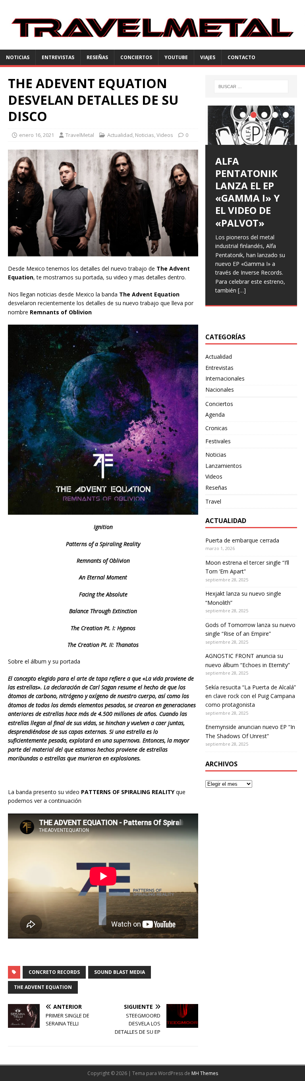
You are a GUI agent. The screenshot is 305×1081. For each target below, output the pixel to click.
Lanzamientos (223, 465)
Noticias (17, 57)
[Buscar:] (251, 86)
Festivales (218, 441)
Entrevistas (58, 57)
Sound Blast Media (119, 972)
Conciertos (136, 57)
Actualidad (120, 134)
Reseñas (97, 57)
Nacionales (219, 389)
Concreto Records (54, 972)
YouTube (176, 57)
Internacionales (225, 378)
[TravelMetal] (152, 45)
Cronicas (216, 428)
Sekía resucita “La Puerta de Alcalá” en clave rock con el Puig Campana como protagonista (250, 696)
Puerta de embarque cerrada (242, 540)
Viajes (207, 57)
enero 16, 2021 (36, 134)
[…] (242, 290)
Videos (164, 134)
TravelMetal (80, 134)
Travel (213, 501)
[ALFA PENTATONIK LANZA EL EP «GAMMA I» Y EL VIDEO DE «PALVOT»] (251, 125)
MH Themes (204, 1073)
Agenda (215, 414)
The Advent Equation (43, 987)
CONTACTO (241, 57)
